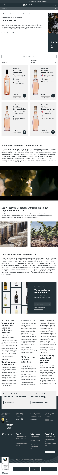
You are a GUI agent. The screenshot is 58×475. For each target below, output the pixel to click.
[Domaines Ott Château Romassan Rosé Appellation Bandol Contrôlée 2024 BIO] (36, 81)
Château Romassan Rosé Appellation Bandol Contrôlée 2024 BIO (48, 71)
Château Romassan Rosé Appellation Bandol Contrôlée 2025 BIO (48, 108)
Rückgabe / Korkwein (21, 441)
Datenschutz (48, 445)
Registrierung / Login (21, 443)
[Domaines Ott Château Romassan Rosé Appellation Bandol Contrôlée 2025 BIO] (36, 117)
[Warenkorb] (55, 5)
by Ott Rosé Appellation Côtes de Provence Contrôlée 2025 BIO (18, 71)
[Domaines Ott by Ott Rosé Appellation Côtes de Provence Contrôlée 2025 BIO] (7, 81)
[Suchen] (54, 8)
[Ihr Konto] (53, 5)
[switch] (5, 467)
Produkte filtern (31, 56)
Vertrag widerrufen (50, 452)
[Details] (24, 132)
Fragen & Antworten (21, 436)
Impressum (48, 448)
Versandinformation (21, 438)
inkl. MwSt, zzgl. (17, 96)
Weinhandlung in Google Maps (40, 402)
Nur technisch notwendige (21, 469)
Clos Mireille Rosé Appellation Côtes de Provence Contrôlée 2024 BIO (19, 108)
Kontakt (18, 445)
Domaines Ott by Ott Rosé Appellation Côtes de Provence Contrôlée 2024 (28, 322)
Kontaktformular (9, 402)
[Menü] (8, 458)
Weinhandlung (34, 446)
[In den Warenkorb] (24, 96)
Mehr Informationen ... (5, 473)
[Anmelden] (49, 304)
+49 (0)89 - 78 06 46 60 (14, 396)
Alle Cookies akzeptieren (48, 469)
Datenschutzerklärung (38, 309)
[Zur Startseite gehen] (28, 5)
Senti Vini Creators (35, 444)
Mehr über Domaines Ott (8, 32)
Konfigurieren (35, 469)
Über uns (33, 448)
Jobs (32, 451)
